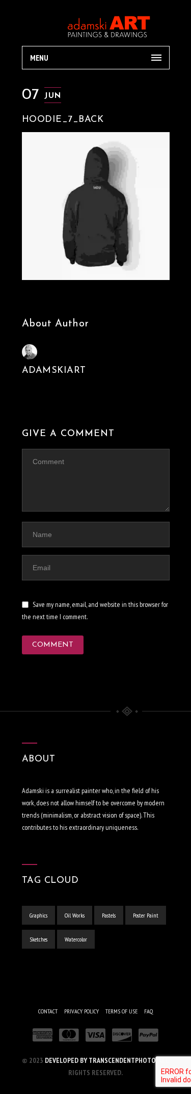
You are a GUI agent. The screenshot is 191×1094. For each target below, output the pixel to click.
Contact (48, 1011)
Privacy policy (81, 1011)
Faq (148, 1011)
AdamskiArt (54, 370)
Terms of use (121, 1011)
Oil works (75, 915)
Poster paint (145, 915)
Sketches (38, 939)
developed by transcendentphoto (100, 1060)
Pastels (109, 915)
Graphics (38, 915)
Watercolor (76, 939)
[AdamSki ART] (96, 23)
